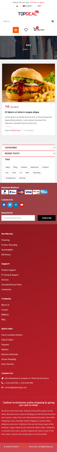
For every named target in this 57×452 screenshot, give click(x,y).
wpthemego (15, 130)
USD (39, 6)
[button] (16, 30)
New (27, 173)
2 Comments (28, 130)
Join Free (33, 2)
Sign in (42, 2)
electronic (35, 167)
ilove (14, 173)
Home (25, 49)
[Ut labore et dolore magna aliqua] (28, 83)
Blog (15, 167)
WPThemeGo (24, 446)
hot (7, 173)
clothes (24, 167)
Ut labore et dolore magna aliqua (22, 112)
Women (22, 178)
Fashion (45, 167)
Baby (8, 167)
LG (21, 173)
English (29, 6)
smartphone (10, 178)
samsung (36, 173)
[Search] (53, 21)
